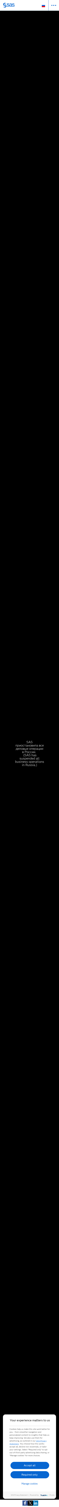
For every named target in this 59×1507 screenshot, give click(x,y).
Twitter (10, 1110)
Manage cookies (29, 1483)
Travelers (37, 632)
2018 (29, 250)
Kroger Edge (49, 850)
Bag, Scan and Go (14, 854)
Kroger (44, 842)
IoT (38, 174)
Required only (29, 1474)
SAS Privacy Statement (19, 1495)
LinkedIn (33, 1108)
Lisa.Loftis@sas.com (11, 1108)
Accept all (30, 1465)
